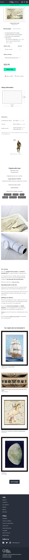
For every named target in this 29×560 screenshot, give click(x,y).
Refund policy (6, 535)
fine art (22, 194)
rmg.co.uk (17, 542)
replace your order (14, 316)
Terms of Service (6, 532)
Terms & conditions (7, 520)
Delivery (3, 312)
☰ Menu (2, 2)
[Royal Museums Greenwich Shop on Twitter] (7, 543)
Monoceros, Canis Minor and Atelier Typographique (13, 431)
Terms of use (5, 525)
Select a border (8, 54)
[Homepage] (14, 2)
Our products (6, 504)
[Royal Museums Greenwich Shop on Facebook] (3, 543)
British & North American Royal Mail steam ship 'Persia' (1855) (14, 390)
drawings (15, 194)
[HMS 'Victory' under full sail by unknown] (14, 348)
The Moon (4, 473)
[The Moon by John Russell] (14, 454)
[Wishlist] (24, 2)
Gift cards (5, 511)
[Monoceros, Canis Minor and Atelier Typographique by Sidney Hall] (14, 412)
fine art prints (15, 282)
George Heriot (14, 24)
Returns (4, 509)
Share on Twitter (20, 76)
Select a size (13, 46)
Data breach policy (7, 528)
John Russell (4, 474)
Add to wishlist (9, 76)
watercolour (13, 197)
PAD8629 (5, 197)
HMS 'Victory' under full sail (8, 367)
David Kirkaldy (5, 391)
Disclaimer (5, 518)
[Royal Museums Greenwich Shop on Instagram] (10, 543)
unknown (4, 368)
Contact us (5, 502)
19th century (7, 194)
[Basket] (27, 2)
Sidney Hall (4, 432)
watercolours (21, 197)
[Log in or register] (22, 2)
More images (14, 481)
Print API (4, 557)
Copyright (5, 530)
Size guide (20, 45)
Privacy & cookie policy (8, 523)
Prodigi (9, 557)
